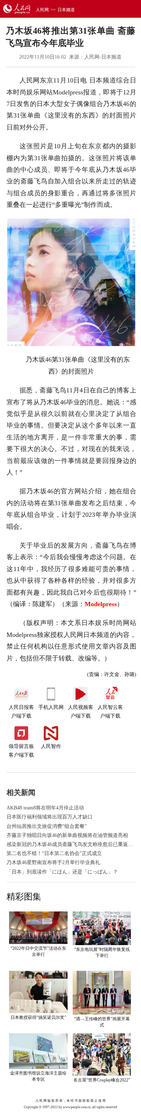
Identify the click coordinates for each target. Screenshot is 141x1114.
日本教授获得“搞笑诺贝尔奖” (38, 1017)
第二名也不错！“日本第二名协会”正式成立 (54, 853)
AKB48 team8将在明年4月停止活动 (45, 808)
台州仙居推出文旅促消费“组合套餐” (47, 826)
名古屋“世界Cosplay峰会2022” (101, 1080)
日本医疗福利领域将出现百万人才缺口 (50, 817)
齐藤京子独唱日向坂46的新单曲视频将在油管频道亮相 (67, 835)
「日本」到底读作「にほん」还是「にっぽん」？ (62, 872)
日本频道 (66, 9)
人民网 (42, 9)
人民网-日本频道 (102, 57)
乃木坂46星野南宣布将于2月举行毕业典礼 (53, 862)
